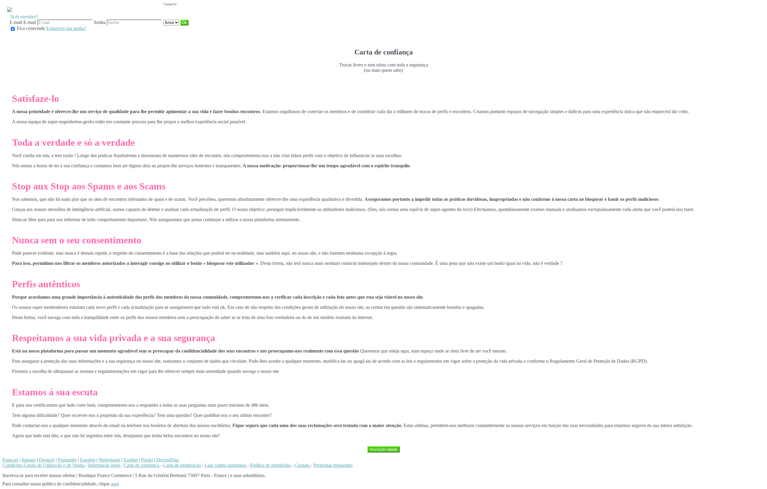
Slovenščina (167, 459)
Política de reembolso (271, 465)
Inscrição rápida (383, 449)
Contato (303, 465)
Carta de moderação (182, 465)
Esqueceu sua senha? (66, 28)
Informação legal (104, 465)
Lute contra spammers (226, 465)
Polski (147, 459)
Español (87, 459)
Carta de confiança (142, 465)
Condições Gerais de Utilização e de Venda (43, 465)
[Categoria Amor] (171, 22)
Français (10, 459)
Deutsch (47, 459)
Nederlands (109, 459)
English (130, 459)
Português (67, 459)
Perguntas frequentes (333, 465)
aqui (115, 483)
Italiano (29, 459)
